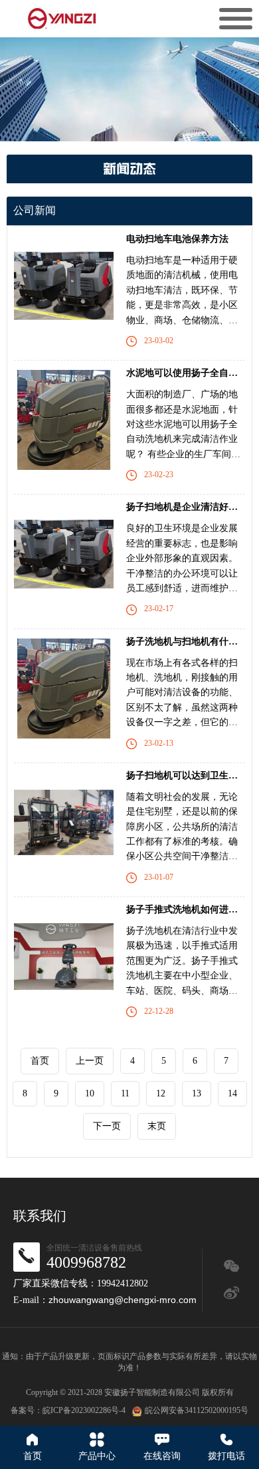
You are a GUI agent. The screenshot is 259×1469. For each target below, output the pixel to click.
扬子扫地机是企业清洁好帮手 (186, 507)
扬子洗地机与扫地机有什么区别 (191, 642)
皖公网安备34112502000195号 (196, 1410)
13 (196, 1093)
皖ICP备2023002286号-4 (84, 1410)
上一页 (90, 1061)
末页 (156, 1126)
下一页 (107, 1126)
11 (125, 1093)
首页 (40, 1061)
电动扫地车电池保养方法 (177, 239)
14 (232, 1093)
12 (160, 1093)
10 (89, 1093)
